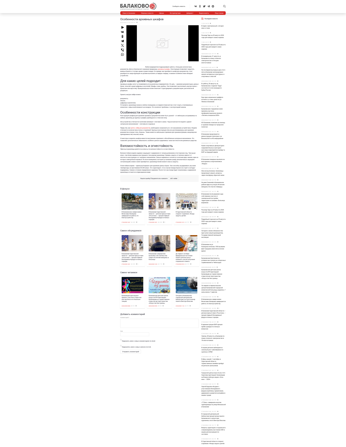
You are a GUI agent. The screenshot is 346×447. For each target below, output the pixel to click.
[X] (123, 45)
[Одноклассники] (123, 36)
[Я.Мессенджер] (123, 27)
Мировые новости (147, 13)
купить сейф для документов (140, 128)
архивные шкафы (164, 69)
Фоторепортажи (175, 13)
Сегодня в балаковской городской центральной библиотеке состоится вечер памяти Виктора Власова (185, 298)
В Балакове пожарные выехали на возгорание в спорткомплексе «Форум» (213, 161)
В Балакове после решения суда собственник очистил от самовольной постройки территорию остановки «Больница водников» (213, 198)
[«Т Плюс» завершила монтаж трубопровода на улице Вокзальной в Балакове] (217, 399)
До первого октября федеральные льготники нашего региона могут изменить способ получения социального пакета (185, 257)
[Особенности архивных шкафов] (137, 22)
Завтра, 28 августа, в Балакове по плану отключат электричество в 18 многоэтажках (212, 338)
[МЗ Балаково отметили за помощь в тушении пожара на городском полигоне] (217, 120)
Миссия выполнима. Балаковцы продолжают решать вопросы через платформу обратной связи (212, 173)
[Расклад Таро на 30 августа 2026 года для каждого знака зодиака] (210, 32)
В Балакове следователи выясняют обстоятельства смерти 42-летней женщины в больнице (159, 256)
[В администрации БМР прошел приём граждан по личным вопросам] (217, 322)
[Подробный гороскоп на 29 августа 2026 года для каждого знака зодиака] (217, 216)
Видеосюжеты (204, 13)
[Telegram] (123, 41)
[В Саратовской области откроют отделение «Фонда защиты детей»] (186, 201)
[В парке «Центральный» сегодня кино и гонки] (210, 23)
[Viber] (123, 50)
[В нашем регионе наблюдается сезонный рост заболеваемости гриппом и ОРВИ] (217, 345)
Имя (121, 331)
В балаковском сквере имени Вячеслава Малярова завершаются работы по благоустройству (131, 214)
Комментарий (124, 317)
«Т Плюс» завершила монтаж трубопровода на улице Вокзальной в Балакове (213, 404)
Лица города (219, 13)
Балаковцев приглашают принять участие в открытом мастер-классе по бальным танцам (131, 298)
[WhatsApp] (123, 54)
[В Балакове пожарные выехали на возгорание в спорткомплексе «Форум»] (217, 156)
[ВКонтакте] (123, 32)
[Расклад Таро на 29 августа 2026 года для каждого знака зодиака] (217, 207)
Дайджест (189, 13)
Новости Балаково (129, 13)
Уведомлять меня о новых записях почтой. (136, 347)
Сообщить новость (178, 6)
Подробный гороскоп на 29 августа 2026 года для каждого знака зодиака (213, 221)
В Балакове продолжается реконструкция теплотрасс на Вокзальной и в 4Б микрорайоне (212, 136)
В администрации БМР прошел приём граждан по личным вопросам (211, 326)
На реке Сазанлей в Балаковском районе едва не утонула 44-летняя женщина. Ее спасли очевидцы (212, 184)
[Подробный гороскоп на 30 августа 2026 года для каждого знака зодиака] (210, 42)
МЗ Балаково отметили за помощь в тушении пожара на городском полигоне (213, 125)
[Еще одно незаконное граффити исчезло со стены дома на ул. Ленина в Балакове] (217, 94)
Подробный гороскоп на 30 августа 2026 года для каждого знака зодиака (213, 47)
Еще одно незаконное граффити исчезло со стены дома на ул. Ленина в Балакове (212, 99)
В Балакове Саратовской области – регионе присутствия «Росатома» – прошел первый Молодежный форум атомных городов (159, 215)
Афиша (161, 13)
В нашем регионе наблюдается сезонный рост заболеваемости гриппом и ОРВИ (212, 350)
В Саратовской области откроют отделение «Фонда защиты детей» (185, 214)
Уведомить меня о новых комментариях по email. (139, 341)
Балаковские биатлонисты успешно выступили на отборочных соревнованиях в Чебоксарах (213, 260)
